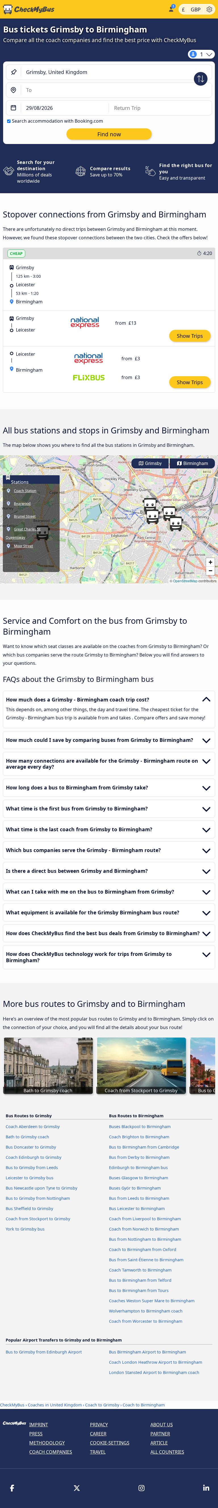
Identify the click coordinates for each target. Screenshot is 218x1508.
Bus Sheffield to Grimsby (29, 1208)
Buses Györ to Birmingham (135, 1188)
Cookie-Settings (109, 1443)
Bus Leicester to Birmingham (137, 1208)
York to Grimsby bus (25, 1229)
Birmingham (195, 463)
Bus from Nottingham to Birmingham (145, 1239)
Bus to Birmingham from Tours (139, 1290)
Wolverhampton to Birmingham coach (146, 1311)
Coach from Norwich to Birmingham (144, 1229)
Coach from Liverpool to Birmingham (145, 1218)
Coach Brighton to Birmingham (139, 1136)
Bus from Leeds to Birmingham (139, 1198)
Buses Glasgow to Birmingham (138, 1177)
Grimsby (153, 463)
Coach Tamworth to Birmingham (140, 1270)
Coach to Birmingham (144, 1405)
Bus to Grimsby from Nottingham (38, 1198)
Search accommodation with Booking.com (57, 121)
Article (159, 1443)
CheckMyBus (12, 1405)
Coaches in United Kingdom (55, 1405)
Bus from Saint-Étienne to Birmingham (146, 1259)
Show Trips (190, 335)
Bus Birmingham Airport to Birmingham (147, 1352)
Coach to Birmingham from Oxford (142, 1249)
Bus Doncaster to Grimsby (31, 1147)
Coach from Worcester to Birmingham (145, 1321)
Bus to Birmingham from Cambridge (144, 1147)
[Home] (83, 9)
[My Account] (171, 9)
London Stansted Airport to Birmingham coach (154, 1372)
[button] (176, 524)
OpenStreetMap (185, 580)
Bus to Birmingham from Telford (140, 1280)
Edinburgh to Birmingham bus (138, 1167)
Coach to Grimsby (102, 1405)
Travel (98, 1452)
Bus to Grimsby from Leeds (32, 1167)
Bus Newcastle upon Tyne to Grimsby (41, 1188)
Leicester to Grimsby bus (29, 1177)
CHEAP (16, 253)
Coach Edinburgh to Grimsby (33, 1157)
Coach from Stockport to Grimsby (38, 1218)
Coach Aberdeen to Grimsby (33, 1126)
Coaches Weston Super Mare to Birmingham (151, 1300)
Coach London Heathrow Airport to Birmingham (155, 1362)
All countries (167, 1452)
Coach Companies (50, 1452)
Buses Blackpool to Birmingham (140, 1126)
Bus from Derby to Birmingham (139, 1157)
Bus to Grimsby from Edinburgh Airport (44, 1352)
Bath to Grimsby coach (27, 1136)
